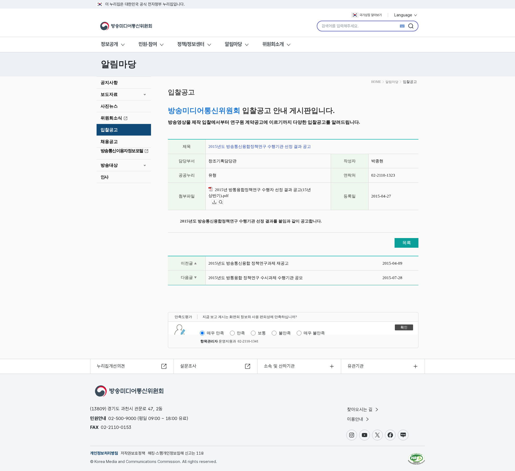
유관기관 (356, 366)
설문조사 (188, 366)
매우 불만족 (314, 333)
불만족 (285, 333)
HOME (376, 82)
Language (403, 15)
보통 (262, 333)
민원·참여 (147, 44)
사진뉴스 (109, 106)
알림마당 (233, 44)
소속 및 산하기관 (279, 366)
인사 (104, 177)
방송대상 (109, 165)
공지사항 (109, 82)
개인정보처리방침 (104, 453)
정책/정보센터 (190, 44)
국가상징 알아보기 (370, 15)
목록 (406, 242)
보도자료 (109, 94)
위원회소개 (273, 44)
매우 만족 (215, 333)
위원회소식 (111, 118)
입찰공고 (109, 129)
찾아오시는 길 (360, 409)
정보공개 (109, 44)
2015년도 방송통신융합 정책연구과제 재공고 (248, 263)
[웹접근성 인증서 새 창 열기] (416, 456)
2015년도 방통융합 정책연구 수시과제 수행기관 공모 (255, 278)
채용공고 (109, 141)
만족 (241, 333)
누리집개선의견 (111, 366)
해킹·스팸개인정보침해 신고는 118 (176, 453)
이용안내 (356, 419)
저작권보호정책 (133, 453)
